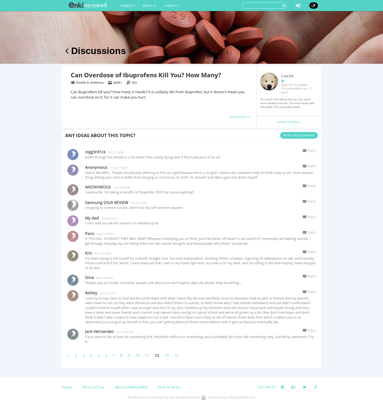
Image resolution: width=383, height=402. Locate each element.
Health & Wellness (90, 82)
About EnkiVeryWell (131, 387)
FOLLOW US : (267, 387)
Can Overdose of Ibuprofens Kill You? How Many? (146, 75)
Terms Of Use (93, 387)
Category (126, 5)
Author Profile (288, 122)
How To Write (169, 387)
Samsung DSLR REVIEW (106, 202)
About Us (149, 5)
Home (67, 387)
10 (137, 355)
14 (176, 355)
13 (166, 355)
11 (147, 355)
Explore (171, 5)
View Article (238, 117)
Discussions (97, 51)
